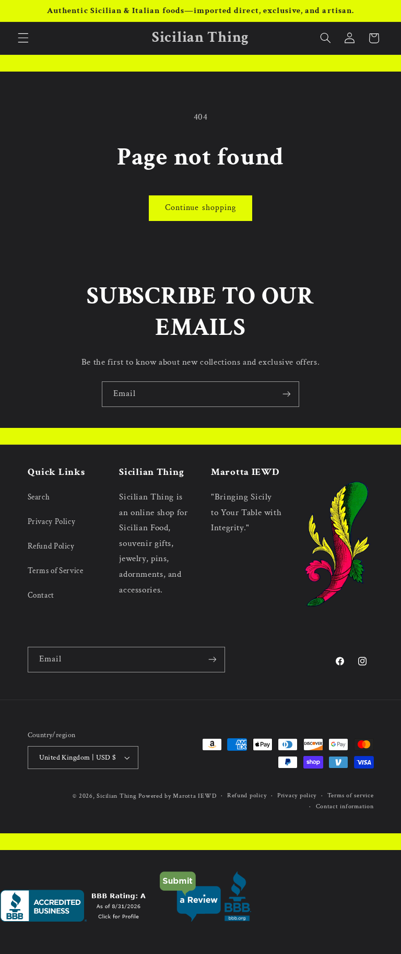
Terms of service (350, 795)
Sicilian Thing (116, 796)
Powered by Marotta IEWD (177, 796)
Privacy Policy (52, 522)
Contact (41, 595)
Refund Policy (51, 546)
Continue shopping (200, 207)
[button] (23, 38)
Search (39, 497)
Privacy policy (296, 795)
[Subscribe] (287, 394)
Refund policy (247, 795)
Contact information (345, 806)
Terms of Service (56, 571)
